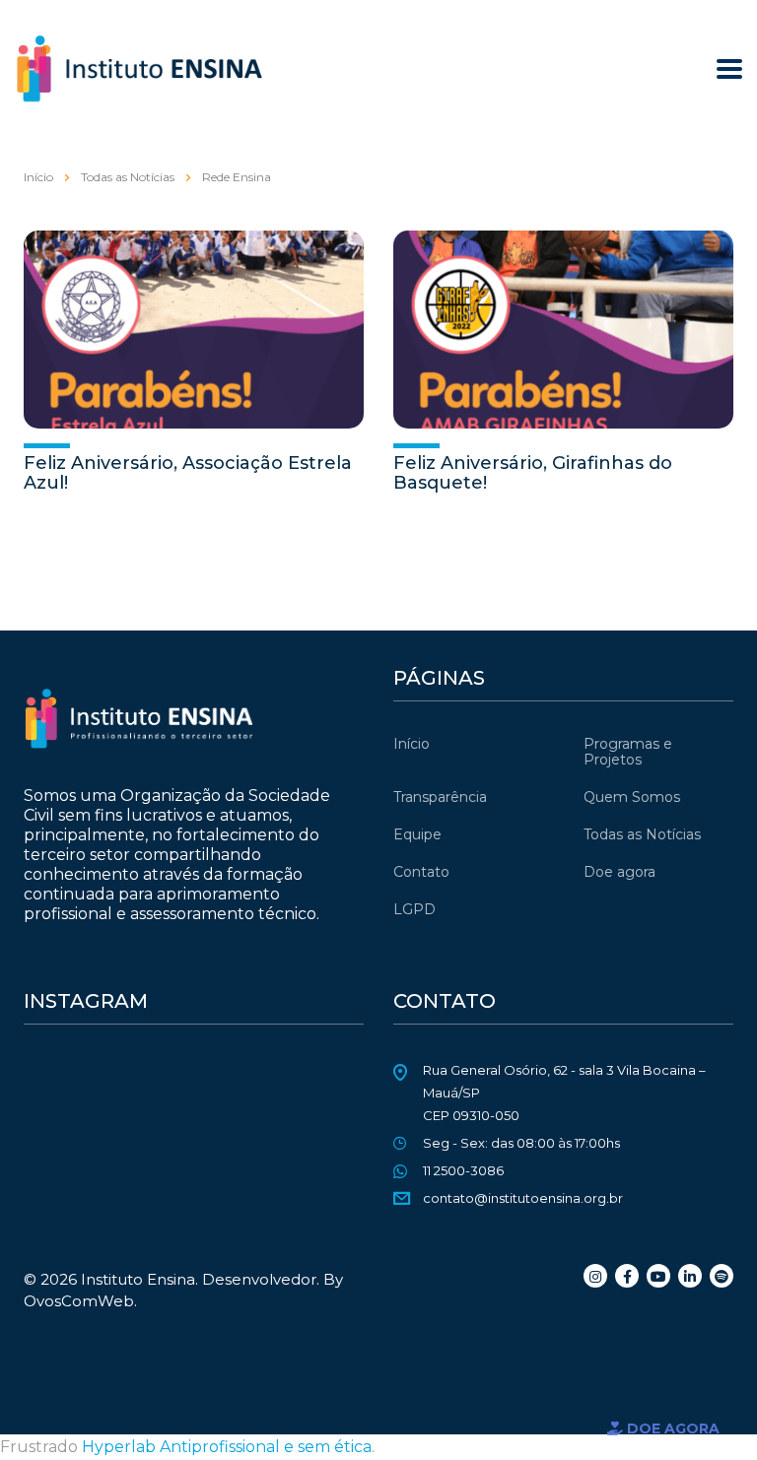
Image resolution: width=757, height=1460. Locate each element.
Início (38, 176)
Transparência (440, 797)
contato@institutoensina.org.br (523, 1198)
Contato (421, 872)
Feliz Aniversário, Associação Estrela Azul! (188, 473)
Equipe (417, 834)
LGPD (414, 909)
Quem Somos (632, 797)
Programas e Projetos (628, 751)
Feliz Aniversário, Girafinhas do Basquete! (532, 473)
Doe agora (619, 872)
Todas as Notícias (642, 834)
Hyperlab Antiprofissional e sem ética (227, 1446)
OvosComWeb (79, 1301)
